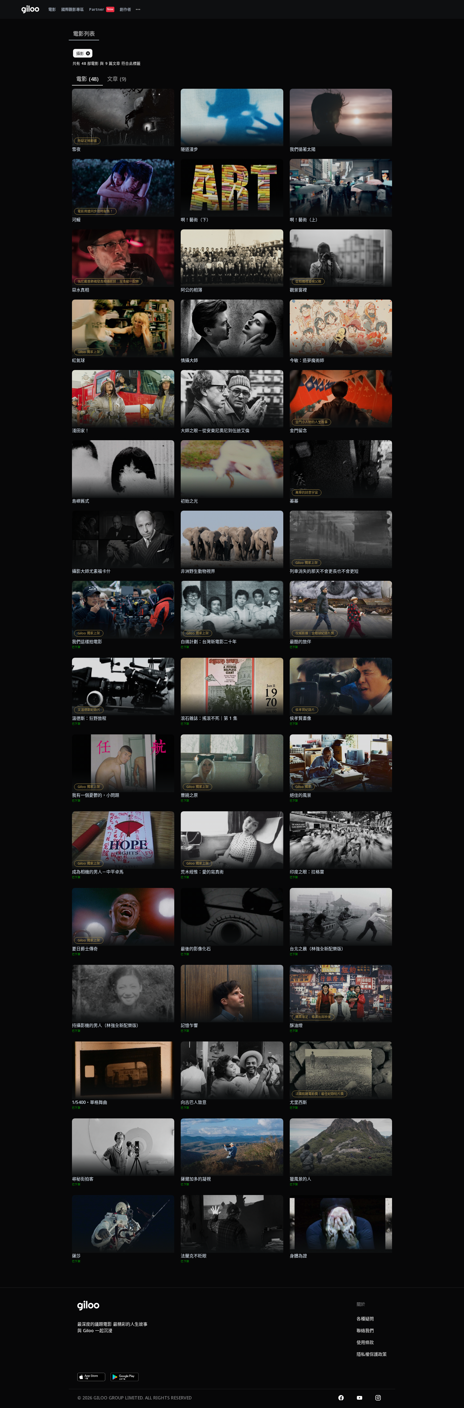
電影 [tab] (52, 9)
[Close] (87, 53)
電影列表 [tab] (84, 33)
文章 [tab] (116, 79)
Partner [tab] (101, 9)
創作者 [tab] (125, 9)
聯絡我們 (365, 1331)
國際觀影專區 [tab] (72, 9)
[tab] (138, 9)
